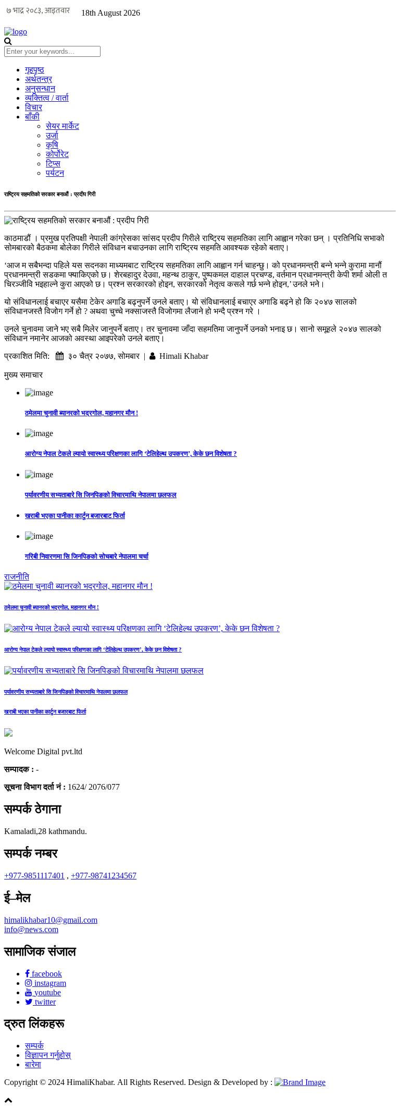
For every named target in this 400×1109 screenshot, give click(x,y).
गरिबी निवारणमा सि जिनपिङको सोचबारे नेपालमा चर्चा (86, 556)
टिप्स (53, 163)
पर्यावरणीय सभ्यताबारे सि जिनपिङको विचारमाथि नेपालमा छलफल (101, 495)
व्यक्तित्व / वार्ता (47, 97)
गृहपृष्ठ (34, 69)
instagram (49, 983)
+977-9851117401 (34, 875)
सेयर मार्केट (62, 126)
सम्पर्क (34, 1045)
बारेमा (33, 1064)
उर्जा (52, 135)
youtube (46, 992)
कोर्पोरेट (57, 154)
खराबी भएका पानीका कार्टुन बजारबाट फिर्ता (75, 516)
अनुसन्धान (40, 88)
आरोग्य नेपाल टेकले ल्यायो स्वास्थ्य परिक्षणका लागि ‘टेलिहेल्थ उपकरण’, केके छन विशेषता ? (131, 453)
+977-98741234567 (103, 875)
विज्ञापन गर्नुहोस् (48, 1055)
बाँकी (32, 116)
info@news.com (31, 929)
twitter (44, 1001)
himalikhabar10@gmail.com (50, 919)
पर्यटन (55, 172)
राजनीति (16, 576)
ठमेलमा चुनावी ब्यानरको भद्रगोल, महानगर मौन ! (81, 413)
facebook (46, 973)
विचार (33, 107)
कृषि (52, 144)
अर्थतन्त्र (38, 79)
